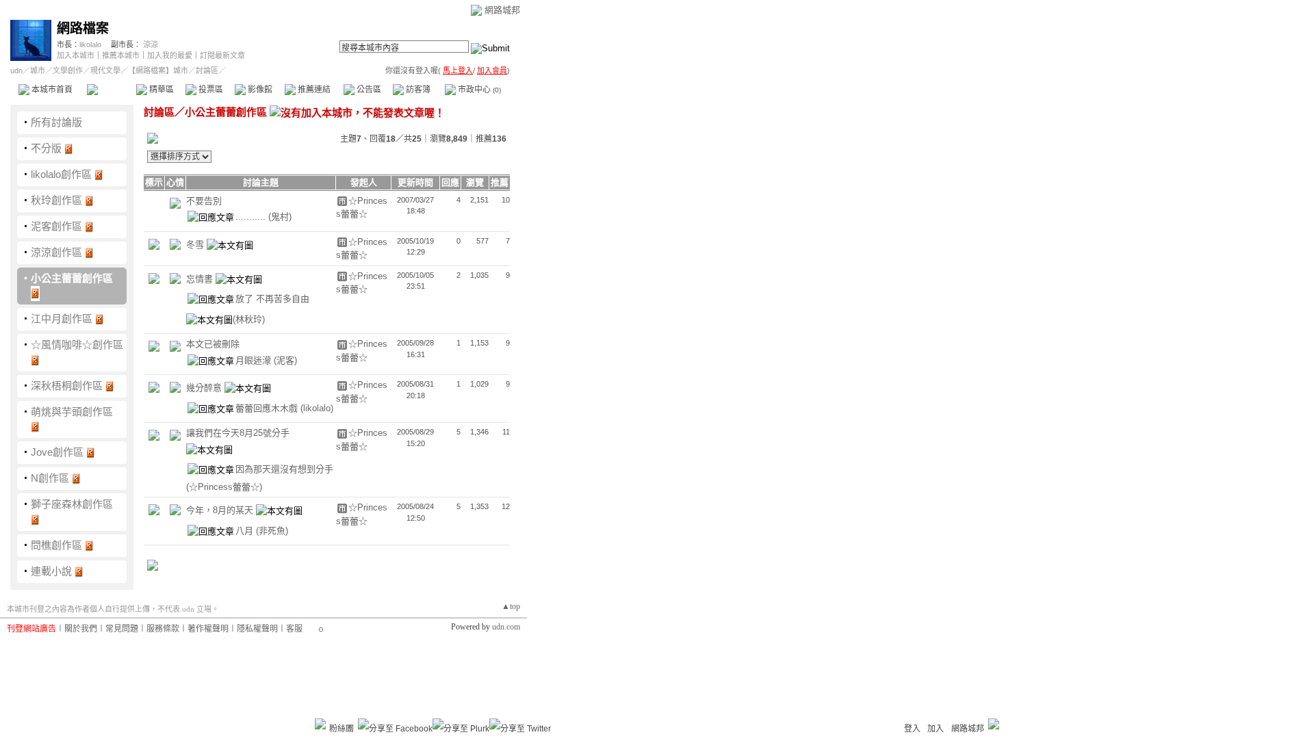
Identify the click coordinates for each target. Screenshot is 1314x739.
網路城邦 (502, 10)
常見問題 (121, 629)
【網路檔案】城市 (158, 70)
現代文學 (105, 70)
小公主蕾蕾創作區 (72, 278)
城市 (37, 70)
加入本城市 (75, 55)
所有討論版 (56, 122)
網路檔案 (83, 28)
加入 (935, 729)
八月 (245, 531)
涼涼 (150, 44)
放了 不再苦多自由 (272, 299)
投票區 (209, 89)
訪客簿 (417, 89)
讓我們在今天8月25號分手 (237, 433)
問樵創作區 (56, 545)
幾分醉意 (205, 388)
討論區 (111, 89)
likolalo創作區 (61, 174)
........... (251, 216)
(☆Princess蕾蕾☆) (224, 487)
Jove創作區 (57, 452)
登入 (912, 729)
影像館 (259, 89)
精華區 (160, 89)
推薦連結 (313, 89)
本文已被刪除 (213, 344)
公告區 (368, 89)
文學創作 (68, 70)
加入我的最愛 (169, 55)
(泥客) (285, 360)
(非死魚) (272, 531)
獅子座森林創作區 (72, 504)
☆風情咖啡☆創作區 (77, 344)
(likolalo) (316, 408)
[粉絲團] (320, 723)
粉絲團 (341, 729)
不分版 (46, 148)
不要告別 (204, 201)
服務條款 (162, 629)
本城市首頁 (51, 89)
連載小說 (51, 571)
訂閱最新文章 (222, 55)
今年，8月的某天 (221, 511)
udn (16, 70)
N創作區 (50, 478)
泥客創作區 (56, 226)
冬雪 (196, 244)
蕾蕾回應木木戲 (267, 408)
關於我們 (80, 629)
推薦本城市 (121, 55)
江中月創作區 (61, 318)
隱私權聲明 (257, 629)
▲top (511, 606)
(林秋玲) (249, 319)
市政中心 (478, 89)
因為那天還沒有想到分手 (284, 470)
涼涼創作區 (56, 252)
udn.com (506, 627)
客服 (294, 629)
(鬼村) (280, 216)
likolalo (90, 44)
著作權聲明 (208, 629)
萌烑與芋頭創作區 (72, 411)
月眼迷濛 (254, 360)
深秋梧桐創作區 (67, 385)
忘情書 (201, 279)
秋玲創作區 (56, 200)
